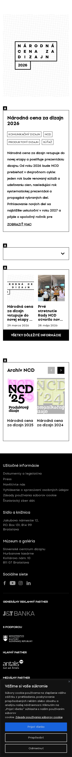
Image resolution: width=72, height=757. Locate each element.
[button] (60, 370)
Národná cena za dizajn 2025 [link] (20, 422)
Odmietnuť (36, 748)
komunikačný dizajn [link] (24, 134)
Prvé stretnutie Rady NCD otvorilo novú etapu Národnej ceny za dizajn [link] (51, 319)
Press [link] (7, 479)
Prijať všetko (36, 726)
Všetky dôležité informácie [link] (36, 335)
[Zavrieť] (69, 681)
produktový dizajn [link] (23, 142)
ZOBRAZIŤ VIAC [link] (19, 224)
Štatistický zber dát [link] (19, 500)
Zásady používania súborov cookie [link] (38, 717)
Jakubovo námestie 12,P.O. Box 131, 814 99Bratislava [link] (21, 524)
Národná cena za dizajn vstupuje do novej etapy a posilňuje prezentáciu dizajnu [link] (20, 319)
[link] (20, 288)
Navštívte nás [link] (14, 484)
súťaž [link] (47, 142)
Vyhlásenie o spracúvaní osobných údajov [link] (36, 490)
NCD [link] (48, 134)
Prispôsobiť (36, 737)
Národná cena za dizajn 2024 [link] (50, 422)
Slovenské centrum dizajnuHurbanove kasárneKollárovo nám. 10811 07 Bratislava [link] (24, 555)
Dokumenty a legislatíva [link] (22, 473)
